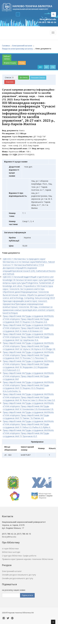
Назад (21, 63)
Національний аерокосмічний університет (24, 522)
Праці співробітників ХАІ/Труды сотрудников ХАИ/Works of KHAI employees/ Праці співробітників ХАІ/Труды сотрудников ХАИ (28, 376)
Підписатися (27, 595)
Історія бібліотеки (10, 548)
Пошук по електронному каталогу (17, 48)
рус (46, 67)
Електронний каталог (22, 45)
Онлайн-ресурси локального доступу (19, 574)
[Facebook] (4, 618)
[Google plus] (12, 618)
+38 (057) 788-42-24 (47, 22)
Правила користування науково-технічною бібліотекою (27, 559)
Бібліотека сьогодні (11, 552)
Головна (6, 45)
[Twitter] (8, 618)
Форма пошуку (10, 63)
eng (52, 67)
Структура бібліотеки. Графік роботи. (19, 555)
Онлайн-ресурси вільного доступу (17, 578)
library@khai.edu (48, 19)
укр (40, 67)
